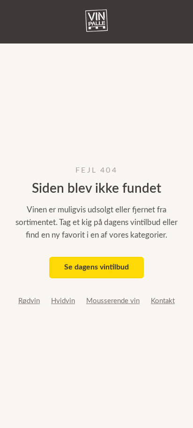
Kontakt (163, 301)
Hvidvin (63, 301)
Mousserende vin (113, 301)
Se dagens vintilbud (96, 267)
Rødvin (29, 301)
